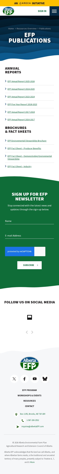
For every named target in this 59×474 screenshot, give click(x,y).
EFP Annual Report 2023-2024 (21, 96)
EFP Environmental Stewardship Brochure (27, 140)
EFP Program (29, 390)
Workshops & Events (29, 395)
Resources (29, 400)
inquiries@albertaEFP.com (33, 426)
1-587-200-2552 (33, 420)
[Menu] (54, 11)
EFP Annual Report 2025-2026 (21, 81)
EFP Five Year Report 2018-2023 (22, 104)
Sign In (42, 11)
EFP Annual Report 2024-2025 (21, 89)
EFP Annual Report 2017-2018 (21, 112)
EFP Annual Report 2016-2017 (21, 119)
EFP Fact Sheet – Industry (19, 166)
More (32, 462)
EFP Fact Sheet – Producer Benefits (24, 148)
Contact (29, 406)
